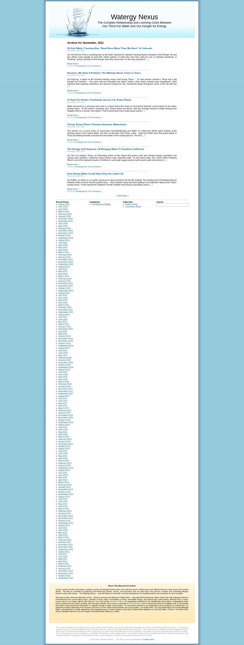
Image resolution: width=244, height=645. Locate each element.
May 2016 (62, 432)
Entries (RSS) (131, 204)
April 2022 (63, 303)
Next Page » (123, 196)
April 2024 (63, 250)
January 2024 (64, 257)
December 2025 (65, 219)
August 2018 (64, 370)
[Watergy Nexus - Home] (73, 21)
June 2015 (63, 453)
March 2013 (63, 509)
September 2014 (65, 468)
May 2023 (62, 271)
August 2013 (64, 497)
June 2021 (63, 319)
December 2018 (65, 362)
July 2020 (62, 331)
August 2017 (64, 396)
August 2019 (64, 348)
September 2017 (65, 394)
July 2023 (62, 269)
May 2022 (62, 300)
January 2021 (64, 326)
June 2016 (63, 429)
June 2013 (63, 501)
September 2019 (65, 346)
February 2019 (65, 358)
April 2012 (63, 535)
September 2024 (65, 238)
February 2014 (65, 485)
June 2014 (63, 475)
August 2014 (64, 470)
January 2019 (64, 360)
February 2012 (65, 540)
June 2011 (63, 557)
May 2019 (62, 355)
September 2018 (65, 367)
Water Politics (117, 601)
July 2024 (62, 243)
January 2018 (64, 386)
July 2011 (62, 554)
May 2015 (62, 456)
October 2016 (64, 420)
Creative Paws (148, 639)
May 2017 (62, 403)
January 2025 (64, 228)
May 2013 (62, 504)
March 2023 (63, 276)
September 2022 (65, 291)
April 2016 (63, 434)
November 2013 (65, 489)
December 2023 (65, 259)
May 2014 (62, 477)
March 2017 (63, 408)
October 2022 (64, 288)
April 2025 (63, 226)
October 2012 (64, 521)
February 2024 (65, 255)
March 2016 (63, 437)
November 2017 (65, 391)
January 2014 (64, 487)
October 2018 (64, 365)
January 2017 (64, 413)
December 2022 (65, 283)
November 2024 (65, 233)
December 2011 (65, 545)
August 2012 (64, 525)
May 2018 (62, 377)
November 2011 (65, 547)
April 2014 (63, 480)
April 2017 (63, 405)
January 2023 (64, 281)
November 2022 (65, 286)
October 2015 (64, 446)
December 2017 (65, 389)
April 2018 (63, 379)
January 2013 (64, 513)
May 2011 (62, 559)
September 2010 (65, 578)
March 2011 (63, 564)
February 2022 (65, 307)
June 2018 (63, 374)
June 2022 (63, 298)
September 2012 (65, 523)
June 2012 (63, 530)
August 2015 (64, 449)
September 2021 (65, 312)
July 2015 (62, 451)
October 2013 (64, 492)
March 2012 (63, 537)
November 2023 (65, 262)
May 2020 (62, 334)
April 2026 (63, 209)
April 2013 (63, 506)
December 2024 (65, 231)
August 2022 (64, 293)
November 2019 (65, 341)
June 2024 (63, 245)
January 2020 (64, 336)
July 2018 (62, 372)
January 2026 (64, 216)
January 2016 (64, 441)
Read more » (73, 64)
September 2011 (65, 549)
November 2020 (65, 329)
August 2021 (64, 315)
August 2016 (64, 425)
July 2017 (62, 398)
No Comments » (95, 66)
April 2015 (63, 458)
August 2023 (64, 267)
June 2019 (63, 353)
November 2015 (65, 444)
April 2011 (62, 561)
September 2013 (65, 494)
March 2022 (63, 305)
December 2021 (65, 310)
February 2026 (65, 214)
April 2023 (63, 274)
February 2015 (65, 463)
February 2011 (64, 566)
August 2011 (64, 552)
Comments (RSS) (133, 207)
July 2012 (62, 528)
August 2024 (64, 240)
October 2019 (64, 343)
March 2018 (63, 382)
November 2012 (65, 518)
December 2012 (65, 516)
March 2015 (63, 461)
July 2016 (62, 427)
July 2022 (62, 295)
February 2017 (65, 410)
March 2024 (63, 252)
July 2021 (62, 317)
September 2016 (65, 422)
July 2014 (62, 473)
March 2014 (63, 482)
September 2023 (65, 264)
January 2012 (64, 542)
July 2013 (62, 499)
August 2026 (64, 204)
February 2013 (65, 511)
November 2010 (65, 573)
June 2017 (63, 401)
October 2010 (64, 576)
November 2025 (65, 221)
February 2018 (65, 384)
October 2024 (64, 235)
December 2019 (65, 338)
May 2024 (62, 247)
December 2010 (65, 571)
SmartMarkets (135, 603)
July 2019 (62, 350)
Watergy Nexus (134, 17)
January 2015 (64, 465)
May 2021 (62, 322)
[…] (146, 59)
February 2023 (65, 279)
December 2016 (65, 415)
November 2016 (65, 417)
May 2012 (62, 533)
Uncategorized (81, 66)
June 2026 (63, 207)
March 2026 (63, 211)
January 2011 (64, 568)
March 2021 (63, 324)
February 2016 (65, 439)
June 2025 (63, 223)
